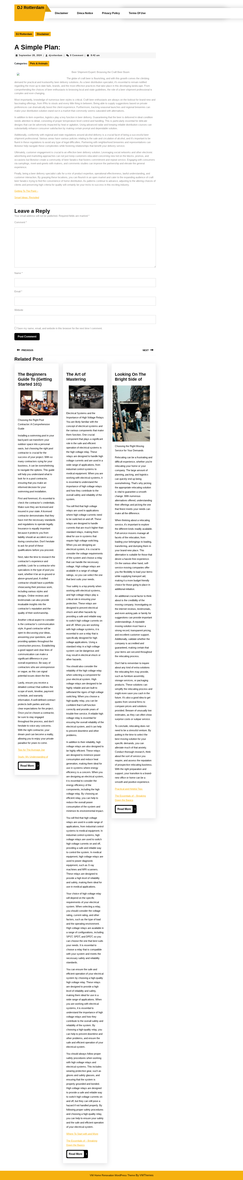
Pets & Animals (39, 63)
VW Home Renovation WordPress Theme (112, 1175)
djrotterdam (55, 55)
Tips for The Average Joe (31, 749)
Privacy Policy (111, 13)
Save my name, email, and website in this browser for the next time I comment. (59, 328)
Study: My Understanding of (33, 756)
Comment (20, 222)
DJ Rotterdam (30, 7)
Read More (28, 766)
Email (18, 291)
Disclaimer (61, 13)
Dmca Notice (85, 13)
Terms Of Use (137, 13)
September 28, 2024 (30, 55)
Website (18, 310)
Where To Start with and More (82, 1133)
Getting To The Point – (26, 191)
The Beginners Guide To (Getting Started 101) (35, 379)
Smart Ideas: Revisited (26, 197)
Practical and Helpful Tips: (129, 788)
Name (18, 273)
